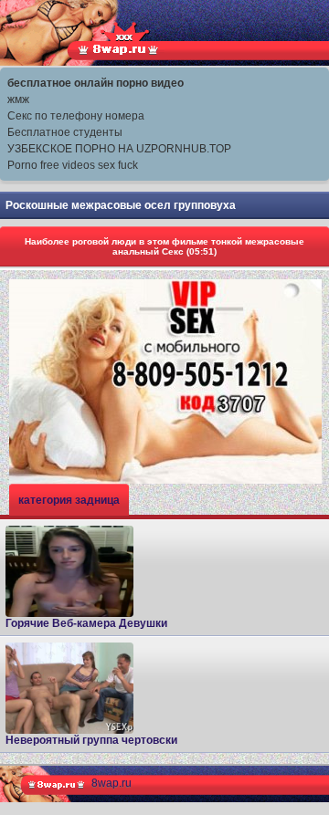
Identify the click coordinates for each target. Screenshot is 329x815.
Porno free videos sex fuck (72, 165)
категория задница (69, 500)
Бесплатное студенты (64, 132)
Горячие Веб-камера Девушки (86, 623)
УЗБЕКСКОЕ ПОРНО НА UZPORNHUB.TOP (119, 148)
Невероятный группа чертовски (91, 740)
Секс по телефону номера (75, 116)
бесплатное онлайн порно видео (95, 83)
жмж (18, 99)
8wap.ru (111, 783)
